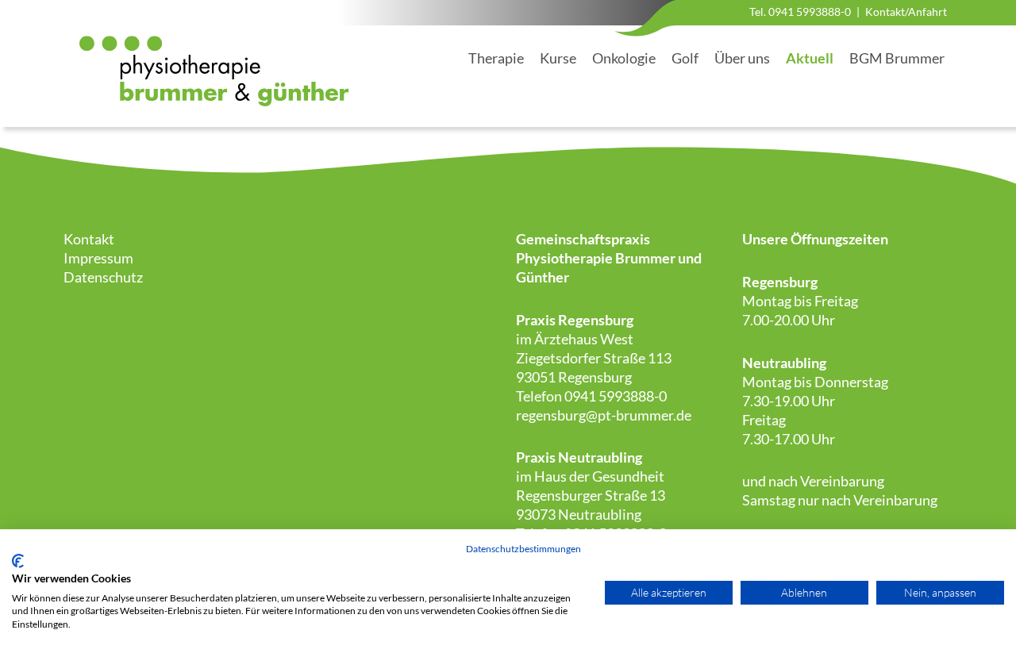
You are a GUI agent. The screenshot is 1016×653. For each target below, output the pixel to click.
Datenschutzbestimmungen (523, 549)
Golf (685, 58)
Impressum (98, 258)
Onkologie (624, 58)
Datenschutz (103, 277)
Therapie (496, 58)
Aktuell (809, 58)
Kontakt (89, 239)
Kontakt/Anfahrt (906, 11)
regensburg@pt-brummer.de (603, 415)
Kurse (558, 58)
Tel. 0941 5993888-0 (800, 11)
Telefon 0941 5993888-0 (591, 396)
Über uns (742, 58)
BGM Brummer (897, 58)
